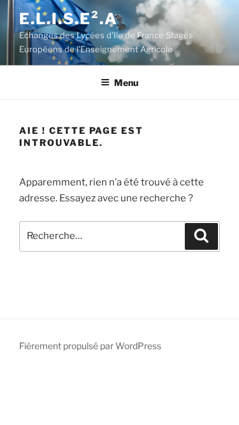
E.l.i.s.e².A (68, 19)
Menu (126, 82)
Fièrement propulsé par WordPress (90, 345)
